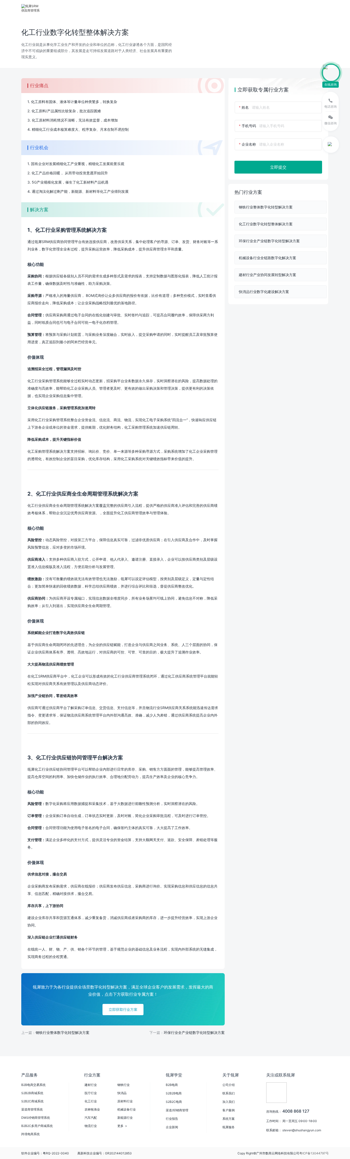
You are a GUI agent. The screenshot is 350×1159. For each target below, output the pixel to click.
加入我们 (228, 1102)
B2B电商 (172, 1085)
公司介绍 (228, 1085)
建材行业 (91, 1085)
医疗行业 (91, 1093)
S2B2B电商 (174, 1093)
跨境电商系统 (30, 1134)
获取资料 (240, 8)
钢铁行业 (123, 1085)
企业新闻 (172, 1127)
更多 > (122, 1126)
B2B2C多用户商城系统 (37, 1126)
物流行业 (91, 1126)
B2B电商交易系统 (33, 1085)
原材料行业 (125, 1101)
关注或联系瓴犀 (280, 1074)
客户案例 (228, 1110)
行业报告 (172, 1119)
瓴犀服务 (228, 1127)
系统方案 (228, 1119)
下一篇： (187, 1032)
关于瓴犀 (230, 1074)
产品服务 (73, 8)
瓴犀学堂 (174, 1074)
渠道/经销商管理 (177, 1110)
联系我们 (228, 1093)
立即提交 (278, 167)
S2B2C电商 (174, 1102)
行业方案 (100, 8)
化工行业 (91, 1101)
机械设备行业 (126, 1109)
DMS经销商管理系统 (35, 1118)
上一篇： (55, 1032)
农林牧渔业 (92, 1109)
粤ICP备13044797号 (314, 1153)
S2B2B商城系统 (32, 1093)
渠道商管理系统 (32, 1109)
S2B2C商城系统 (32, 1101)
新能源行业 (125, 1118)
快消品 (122, 1093)
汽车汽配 (91, 1118)
